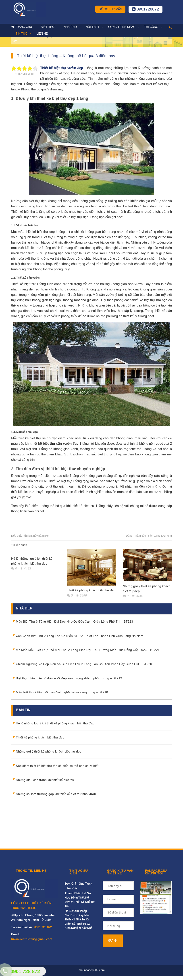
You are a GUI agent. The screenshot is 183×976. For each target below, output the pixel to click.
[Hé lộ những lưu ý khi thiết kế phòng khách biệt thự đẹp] (35, 551)
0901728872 (147, 9)
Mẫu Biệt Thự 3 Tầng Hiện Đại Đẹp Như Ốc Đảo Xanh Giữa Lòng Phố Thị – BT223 (74, 621)
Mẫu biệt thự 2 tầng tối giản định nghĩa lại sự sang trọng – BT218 (62, 692)
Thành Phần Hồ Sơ (78, 893)
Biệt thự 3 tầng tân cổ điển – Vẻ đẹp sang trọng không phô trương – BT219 (69, 678)
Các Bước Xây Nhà (77, 915)
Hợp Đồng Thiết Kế (77, 897)
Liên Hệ (42, 33)
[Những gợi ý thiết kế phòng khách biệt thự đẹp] (147, 565)
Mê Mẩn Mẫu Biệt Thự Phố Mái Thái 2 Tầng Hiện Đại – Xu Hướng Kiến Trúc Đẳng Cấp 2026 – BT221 (88, 650)
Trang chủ (23, 27)
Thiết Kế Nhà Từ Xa (77, 919)
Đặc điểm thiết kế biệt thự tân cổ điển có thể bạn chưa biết (57, 765)
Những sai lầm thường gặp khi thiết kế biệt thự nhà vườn (56, 794)
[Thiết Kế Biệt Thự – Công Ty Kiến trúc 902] (28, 9)
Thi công (151, 27)
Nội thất (92, 27)
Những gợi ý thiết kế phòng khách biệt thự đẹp (48, 751)
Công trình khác (121, 27)
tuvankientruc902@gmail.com (31, 939)
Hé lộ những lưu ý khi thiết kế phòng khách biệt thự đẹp (55, 723)
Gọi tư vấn (112, 9)
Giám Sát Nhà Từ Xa (77, 923)
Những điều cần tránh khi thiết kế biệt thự (45, 780)
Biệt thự (48, 27)
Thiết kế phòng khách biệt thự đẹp (91, 590)
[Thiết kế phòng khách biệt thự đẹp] (91, 567)
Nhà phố (70, 27)
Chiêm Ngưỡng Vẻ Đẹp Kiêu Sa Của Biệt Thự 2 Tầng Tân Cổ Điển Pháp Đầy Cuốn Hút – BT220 (84, 664)
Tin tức (21, 33)
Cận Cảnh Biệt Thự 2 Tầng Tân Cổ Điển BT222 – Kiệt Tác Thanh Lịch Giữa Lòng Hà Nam (79, 636)
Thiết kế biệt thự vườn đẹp (61, 68)
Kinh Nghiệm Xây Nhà (78, 928)
